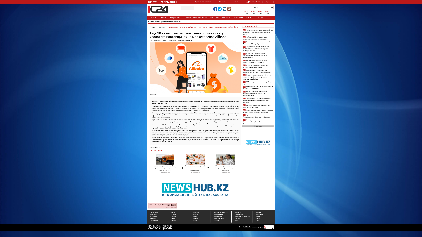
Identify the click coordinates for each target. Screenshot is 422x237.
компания (188, 41)
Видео (173, 220)
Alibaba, (182, 41)
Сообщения (214, 18)
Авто (173, 218)
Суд (257, 220)
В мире (173, 214)
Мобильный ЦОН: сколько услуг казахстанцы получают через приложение (257, 71)
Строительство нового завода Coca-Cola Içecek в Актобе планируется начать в (258, 111)
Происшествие (219, 218)
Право (195, 220)
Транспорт (217, 220)
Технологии (154, 212)
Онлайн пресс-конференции (232, 18)
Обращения (250, 18)
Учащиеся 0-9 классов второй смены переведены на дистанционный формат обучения (257, 100)
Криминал (259, 214)
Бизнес (173, 41)
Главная (153, 18)
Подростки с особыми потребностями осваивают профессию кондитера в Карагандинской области (257, 77)
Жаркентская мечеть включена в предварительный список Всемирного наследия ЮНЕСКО (256, 49)
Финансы (238, 212)
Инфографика (218, 214)
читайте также (157, 151)
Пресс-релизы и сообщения (196, 18)
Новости (162, 18)
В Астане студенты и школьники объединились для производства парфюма (225, 168)
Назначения (239, 214)
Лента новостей (249, 26)
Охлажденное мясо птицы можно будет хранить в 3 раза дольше (258, 88)
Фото (236, 220)
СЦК (158, 147)
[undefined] (162, 206)
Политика (153, 216)
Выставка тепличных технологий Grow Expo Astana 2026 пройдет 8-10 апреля (257, 43)
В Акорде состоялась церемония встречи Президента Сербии (255, 66)
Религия (153, 218)
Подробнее (258, 126)
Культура (153, 214)
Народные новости (176, 18)
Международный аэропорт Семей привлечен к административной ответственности (165, 168)
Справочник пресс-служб (203, 2)
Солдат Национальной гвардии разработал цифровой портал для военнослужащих (255, 94)
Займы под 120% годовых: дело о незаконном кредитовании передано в (255, 38)
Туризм (173, 216)
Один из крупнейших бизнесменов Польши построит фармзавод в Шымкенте (257, 116)
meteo (187, 9)
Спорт (173, 212)
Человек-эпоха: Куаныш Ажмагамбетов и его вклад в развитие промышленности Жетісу (258, 32)
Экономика (154, 220)
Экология (259, 216)
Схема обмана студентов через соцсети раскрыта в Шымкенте (255, 61)
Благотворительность (221, 212)
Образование (218, 216)
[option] (187, 22)
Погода (237, 218)
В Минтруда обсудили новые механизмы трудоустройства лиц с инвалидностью (255, 56)
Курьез (258, 212)
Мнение (260, 18)
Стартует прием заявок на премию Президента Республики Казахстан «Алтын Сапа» (257, 122)
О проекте (222, 2)
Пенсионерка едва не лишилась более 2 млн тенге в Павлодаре (258, 106)
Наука (258, 218)
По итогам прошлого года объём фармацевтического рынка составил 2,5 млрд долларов (195, 168)
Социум (195, 214)
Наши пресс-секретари (242, 216)
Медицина (196, 212)
